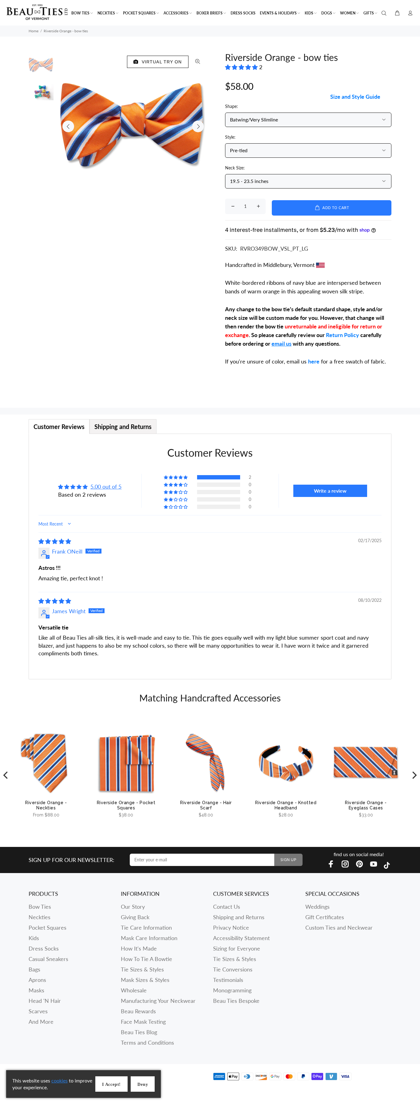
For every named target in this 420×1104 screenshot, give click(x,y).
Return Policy (342, 335)
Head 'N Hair (45, 1000)
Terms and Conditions (147, 1042)
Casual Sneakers (48, 958)
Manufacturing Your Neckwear (158, 1000)
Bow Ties (40, 906)
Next (198, 126)
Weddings (317, 906)
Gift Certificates (324, 917)
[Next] (414, 775)
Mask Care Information (149, 938)
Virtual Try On (160, 61)
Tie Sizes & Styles (142, 969)
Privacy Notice (231, 927)
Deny (142, 1084)
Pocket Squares (47, 927)
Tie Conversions (232, 969)
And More (41, 1021)
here (313, 361)
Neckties (39, 917)
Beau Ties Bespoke (236, 1000)
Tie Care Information (146, 927)
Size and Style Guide (355, 96)
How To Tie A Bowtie (146, 958)
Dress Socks (44, 948)
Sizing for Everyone (236, 948)
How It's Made (139, 948)
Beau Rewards (138, 1011)
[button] (242, 67)
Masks (36, 990)
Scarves (38, 1011)
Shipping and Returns (238, 917)
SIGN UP (288, 860)
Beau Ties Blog (139, 1032)
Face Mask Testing (143, 1021)
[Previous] (6, 775)
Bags (34, 969)
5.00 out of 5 (105, 486)
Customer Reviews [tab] (59, 426)
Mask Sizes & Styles (145, 979)
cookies (59, 1080)
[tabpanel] (210, 556)
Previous (68, 126)
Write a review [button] (330, 491)
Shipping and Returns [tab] (123, 426)
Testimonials (228, 979)
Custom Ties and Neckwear (339, 927)
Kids (34, 938)
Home (33, 31)
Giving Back (135, 917)
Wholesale (134, 990)
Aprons (37, 979)
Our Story (133, 906)
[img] (54, 541)
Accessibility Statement (241, 938)
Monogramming (232, 990)
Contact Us (226, 906)
